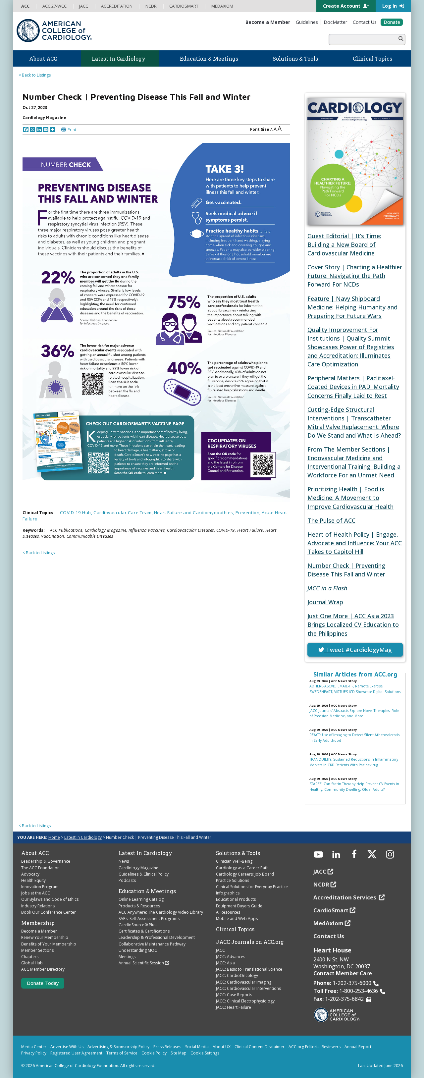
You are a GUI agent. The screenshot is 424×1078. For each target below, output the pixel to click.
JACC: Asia (225, 963)
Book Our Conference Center (48, 912)
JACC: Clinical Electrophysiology (245, 1001)
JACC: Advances (230, 956)
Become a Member (39, 931)
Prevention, (249, 512)
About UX (222, 1047)
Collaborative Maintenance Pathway (152, 944)
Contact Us (328, 936)
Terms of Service (121, 1053)
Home (54, 837)
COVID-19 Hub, (76, 512)
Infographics (227, 893)
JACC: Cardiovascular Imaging (243, 982)
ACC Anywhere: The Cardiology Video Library (161, 912)
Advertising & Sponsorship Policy (118, 1047)
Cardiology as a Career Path (242, 868)
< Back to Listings (35, 75)
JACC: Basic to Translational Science (249, 969)
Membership (38, 923)
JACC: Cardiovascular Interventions (248, 988)
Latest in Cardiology (83, 837)
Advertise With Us (66, 1047)
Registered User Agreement (76, 1053)
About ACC (35, 853)
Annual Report (357, 1047)
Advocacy (30, 874)
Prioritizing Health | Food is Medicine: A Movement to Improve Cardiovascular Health (350, 497)
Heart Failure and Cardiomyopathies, (195, 512)
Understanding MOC (138, 950)
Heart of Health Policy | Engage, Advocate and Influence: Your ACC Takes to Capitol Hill (354, 543)
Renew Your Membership (44, 937)
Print (72, 129)
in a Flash (327, 588)
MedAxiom (328, 923)
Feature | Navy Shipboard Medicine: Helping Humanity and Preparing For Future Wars (352, 307)
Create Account (342, 6)
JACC (220, 950)
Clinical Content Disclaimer (260, 1047)
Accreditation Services (345, 897)
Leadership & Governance (45, 861)
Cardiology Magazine (138, 868)
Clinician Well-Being (234, 861)
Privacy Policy (33, 1053)
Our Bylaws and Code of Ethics (50, 899)
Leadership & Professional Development (157, 937)
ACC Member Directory (43, 969)
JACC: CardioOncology (237, 975)
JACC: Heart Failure (233, 1007)
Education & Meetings (147, 891)
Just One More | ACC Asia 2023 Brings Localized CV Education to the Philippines (353, 624)
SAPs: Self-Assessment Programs (149, 918)
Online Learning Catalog (141, 899)
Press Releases (167, 1047)
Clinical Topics (235, 929)
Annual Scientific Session (141, 963)
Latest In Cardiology (145, 853)
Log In (390, 6)
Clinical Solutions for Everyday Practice (252, 886)
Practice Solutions (232, 880)
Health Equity (33, 880)
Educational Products (236, 899)
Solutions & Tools (238, 853)
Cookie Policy (154, 1053)
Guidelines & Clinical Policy (144, 874)
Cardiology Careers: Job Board (245, 874)
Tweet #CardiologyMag (358, 650)
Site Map (178, 1053)
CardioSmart (330, 910)
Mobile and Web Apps (237, 918)
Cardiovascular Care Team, (123, 512)
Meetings (127, 956)
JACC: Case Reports (234, 994)
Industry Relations (38, 906)
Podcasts (127, 880)
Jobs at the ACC (35, 893)
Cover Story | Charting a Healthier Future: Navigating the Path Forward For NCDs (354, 275)
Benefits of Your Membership (48, 944)
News (124, 861)
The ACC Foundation (40, 868)
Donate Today (43, 983)
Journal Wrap (325, 602)
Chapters (29, 956)
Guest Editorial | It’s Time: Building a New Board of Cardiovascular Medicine (344, 244)
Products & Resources (139, 906)
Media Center (33, 1047)
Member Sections (37, 950)
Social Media (197, 1047)
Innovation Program (40, 886)
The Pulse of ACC (331, 520)
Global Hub (32, 963)
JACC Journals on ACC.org (250, 942)
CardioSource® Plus (137, 925)
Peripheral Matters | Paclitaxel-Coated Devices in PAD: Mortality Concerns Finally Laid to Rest (353, 386)
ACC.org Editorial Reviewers (315, 1047)
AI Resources (228, 912)
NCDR (321, 884)
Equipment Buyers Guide (239, 906)
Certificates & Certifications (144, 931)
